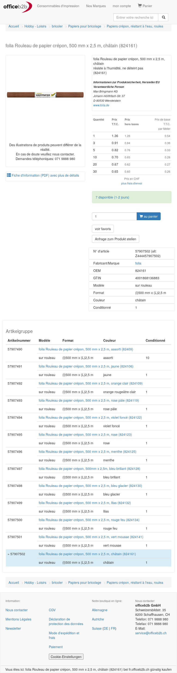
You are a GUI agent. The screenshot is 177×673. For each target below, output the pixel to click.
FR (113, 628)
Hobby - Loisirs (35, 26)
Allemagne (99, 610)
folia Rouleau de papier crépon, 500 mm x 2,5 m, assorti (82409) (86, 349)
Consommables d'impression (58, 5)
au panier (150, 216)
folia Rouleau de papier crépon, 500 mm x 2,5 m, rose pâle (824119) (89, 400)
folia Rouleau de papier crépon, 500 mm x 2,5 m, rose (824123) (85, 434)
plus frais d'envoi (131, 183)
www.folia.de (101, 105)
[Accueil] (18, 6)
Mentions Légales (18, 619)
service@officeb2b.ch (151, 633)
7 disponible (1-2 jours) (112, 197)
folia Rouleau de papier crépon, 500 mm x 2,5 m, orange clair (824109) (91, 383)
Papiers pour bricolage (84, 26)
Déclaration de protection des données (66, 621)
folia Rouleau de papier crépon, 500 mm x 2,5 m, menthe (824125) (87, 451)
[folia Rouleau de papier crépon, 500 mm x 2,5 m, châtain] (45, 94)
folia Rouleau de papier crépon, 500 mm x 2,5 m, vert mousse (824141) (91, 536)
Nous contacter (17, 610)
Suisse (97, 628)
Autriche (98, 619)
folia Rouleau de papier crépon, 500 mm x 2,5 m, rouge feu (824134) (89, 519)
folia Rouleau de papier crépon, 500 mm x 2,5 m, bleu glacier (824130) (90, 485)
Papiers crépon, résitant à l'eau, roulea (135, 26)
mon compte (122, 5)
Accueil (14, 26)
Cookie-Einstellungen (66, 656)
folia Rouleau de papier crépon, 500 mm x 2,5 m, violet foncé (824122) (90, 417)
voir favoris (103, 228)
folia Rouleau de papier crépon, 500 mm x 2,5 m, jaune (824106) (86, 366)
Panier (147, 5)
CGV (52, 610)
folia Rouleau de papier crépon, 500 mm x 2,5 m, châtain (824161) (87, 553)
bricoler (57, 26)
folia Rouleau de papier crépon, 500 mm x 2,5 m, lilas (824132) (85, 502)
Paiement (56, 646)
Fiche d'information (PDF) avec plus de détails (45, 175)
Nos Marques (96, 5)
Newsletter (13, 628)
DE (106, 628)
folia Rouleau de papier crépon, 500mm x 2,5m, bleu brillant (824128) (89, 468)
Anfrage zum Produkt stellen (115, 239)
